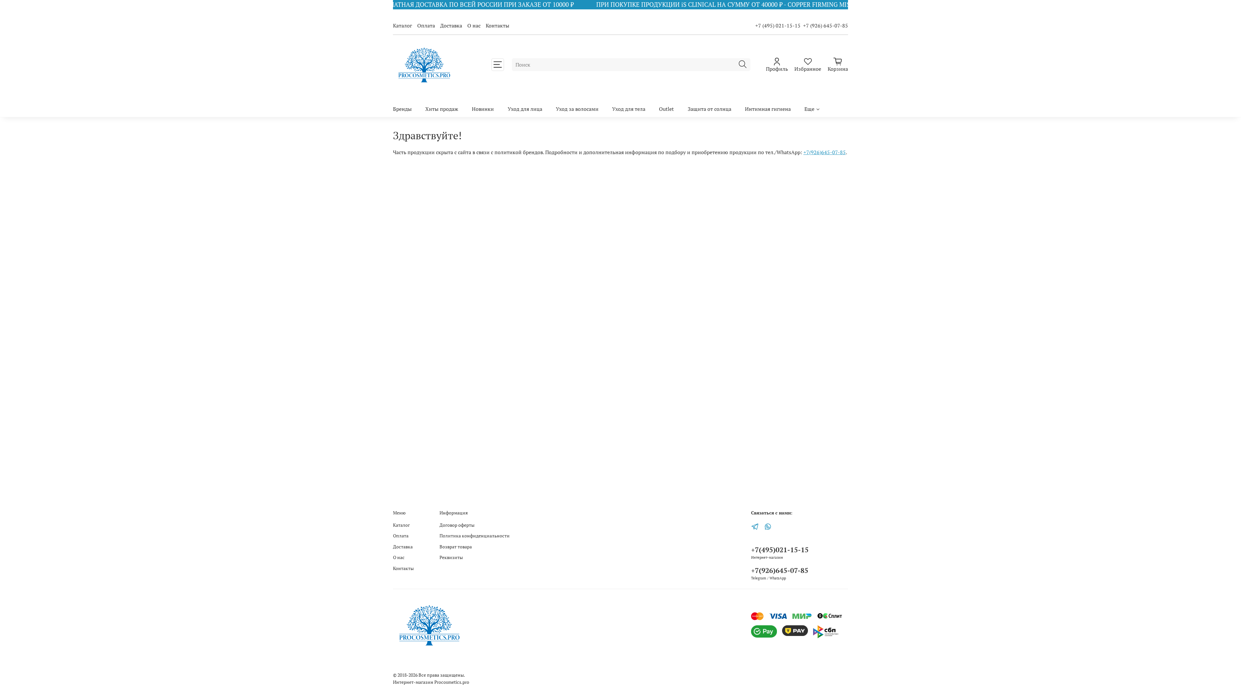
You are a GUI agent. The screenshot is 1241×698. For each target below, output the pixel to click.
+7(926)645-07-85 (824, 152)
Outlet (666, 108)
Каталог (402, 25)
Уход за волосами (577, 108)
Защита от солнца (709, 108)
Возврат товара (456, 547)
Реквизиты (451, 557)
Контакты (497, 25)
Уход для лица (525, 108)
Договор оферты (457, 525)
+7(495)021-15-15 (780, 549)
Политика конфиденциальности (475, 536)
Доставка (451, 25)
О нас (474, 25)
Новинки (483, 108)
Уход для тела (628, 108)
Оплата (426, 25)
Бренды (402, 108)
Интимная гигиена (768, 108)
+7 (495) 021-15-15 (778, 25)
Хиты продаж (441, 108)
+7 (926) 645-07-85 (825, 25)
